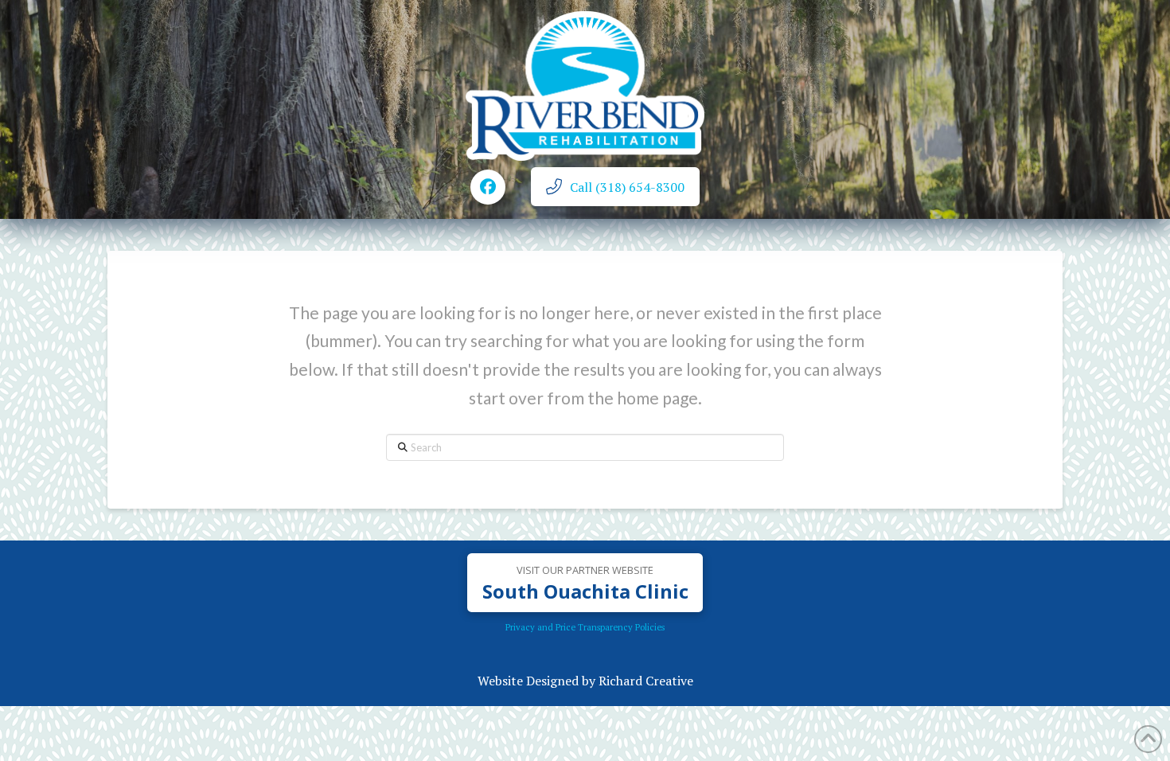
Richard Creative (646, 680)
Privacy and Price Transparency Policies (585, 627)
